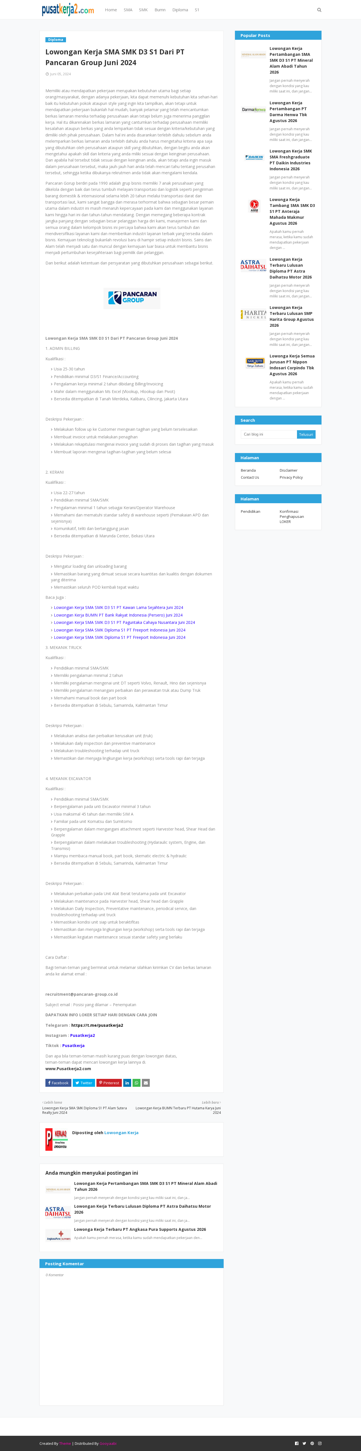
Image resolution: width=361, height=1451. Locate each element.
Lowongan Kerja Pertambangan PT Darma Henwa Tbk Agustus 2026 (288, 111)
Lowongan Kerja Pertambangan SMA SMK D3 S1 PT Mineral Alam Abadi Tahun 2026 (291, 60)
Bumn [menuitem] (160, 9)
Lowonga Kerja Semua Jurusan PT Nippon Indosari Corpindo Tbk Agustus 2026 (292, 364)
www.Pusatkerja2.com (68, 1068)
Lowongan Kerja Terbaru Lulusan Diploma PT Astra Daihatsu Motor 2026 (291, 268)
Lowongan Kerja (120, 1132)
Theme (65, 1443)
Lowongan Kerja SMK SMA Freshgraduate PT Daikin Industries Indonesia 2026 (291, 159)
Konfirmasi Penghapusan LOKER (292, 516)
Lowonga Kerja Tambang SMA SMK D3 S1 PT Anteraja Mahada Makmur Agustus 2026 (292, 211)
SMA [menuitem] (128, 9)
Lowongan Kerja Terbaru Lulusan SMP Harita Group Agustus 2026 (292, 316)
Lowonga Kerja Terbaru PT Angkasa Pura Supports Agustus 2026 (140, 1229)
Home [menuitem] (111, 9)
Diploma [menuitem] (180, 9)
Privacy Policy (291, 477)
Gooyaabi (108, 1443)
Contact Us (250, 477)
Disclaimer (289, 470)
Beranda (248, 470)
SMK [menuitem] (143, 9)
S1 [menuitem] (197, 9)
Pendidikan (250, 511)
